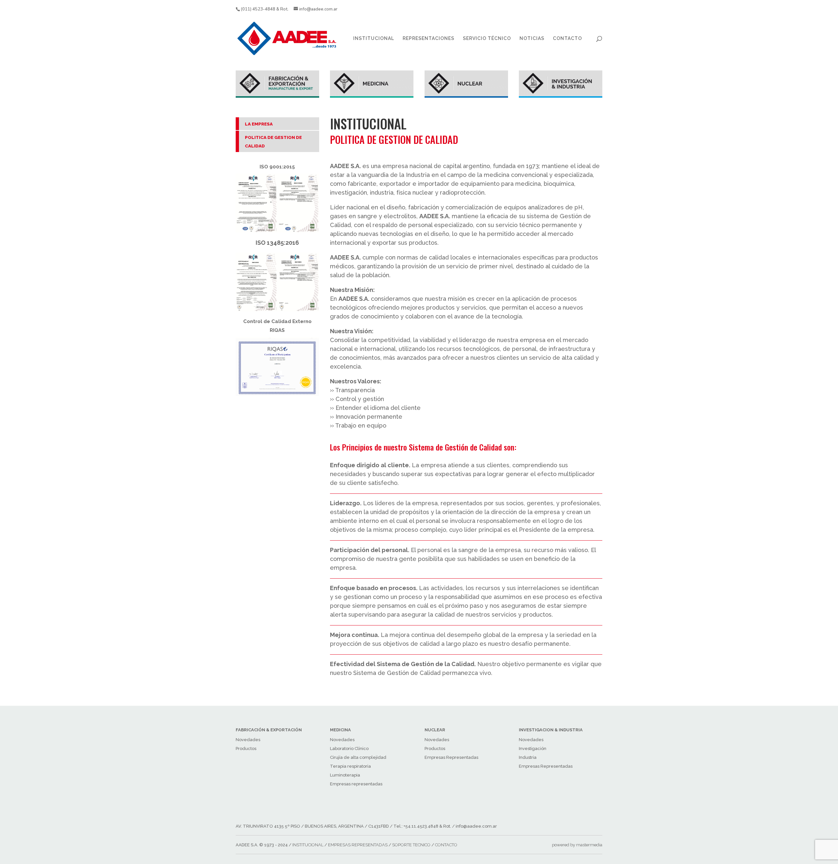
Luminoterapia (345, 775)
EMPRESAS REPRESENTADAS (358, 844)
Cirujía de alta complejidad (358, 757)
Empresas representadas (356, 783)
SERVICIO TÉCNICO (487, 38)
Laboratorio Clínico (349, 748)
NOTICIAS (531, 38)
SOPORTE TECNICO (411, 844)
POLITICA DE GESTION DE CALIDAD (273, 141)
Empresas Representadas (451, 757)
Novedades (248, 739)
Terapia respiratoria (350, 766)
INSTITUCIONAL (373, 38)
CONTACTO (567, 38)
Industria (528, 757)
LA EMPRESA (259, 123)
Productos (246, 748)
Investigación (532, 748)
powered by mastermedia (577, 844)
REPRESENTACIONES (428, 38)
